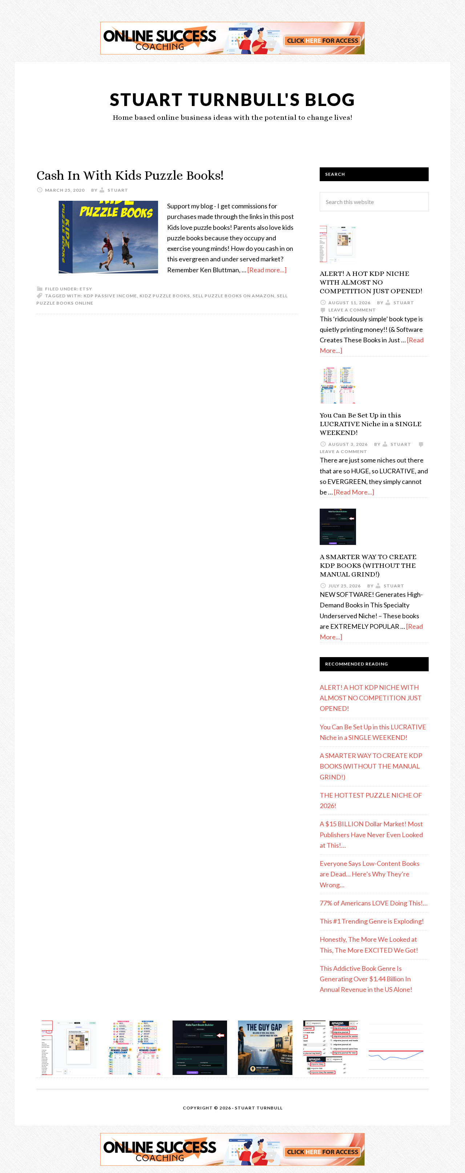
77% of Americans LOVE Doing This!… (374, 903)
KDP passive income (110, 295)
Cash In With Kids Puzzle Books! (130, 175)
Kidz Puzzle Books (165, 295)
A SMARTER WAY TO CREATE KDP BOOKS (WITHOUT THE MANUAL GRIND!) (368, 565)
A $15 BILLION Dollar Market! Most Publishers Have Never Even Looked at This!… (371, 834)
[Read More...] (354, 492)
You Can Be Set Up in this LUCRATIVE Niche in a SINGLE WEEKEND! (370, 424)
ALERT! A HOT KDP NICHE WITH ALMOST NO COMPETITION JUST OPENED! (371, 282)
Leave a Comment (352, 310)
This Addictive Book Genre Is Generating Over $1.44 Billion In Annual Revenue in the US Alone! (366, 979)
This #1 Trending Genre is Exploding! (372, 921)
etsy (86, 289)
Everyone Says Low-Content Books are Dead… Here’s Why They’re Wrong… (370, 874)
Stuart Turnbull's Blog (233, 99)
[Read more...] (267, 270)
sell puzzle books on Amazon (233, 295)
